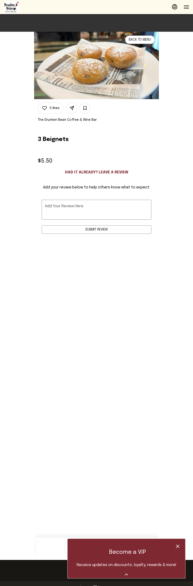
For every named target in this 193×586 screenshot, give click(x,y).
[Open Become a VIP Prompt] (126, 574)
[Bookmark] (85, 108)
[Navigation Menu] (186, 7)
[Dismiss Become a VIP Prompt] (177, 546)
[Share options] (72, 108)
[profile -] (174, 7)
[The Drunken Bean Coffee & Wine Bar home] (25, 7)
